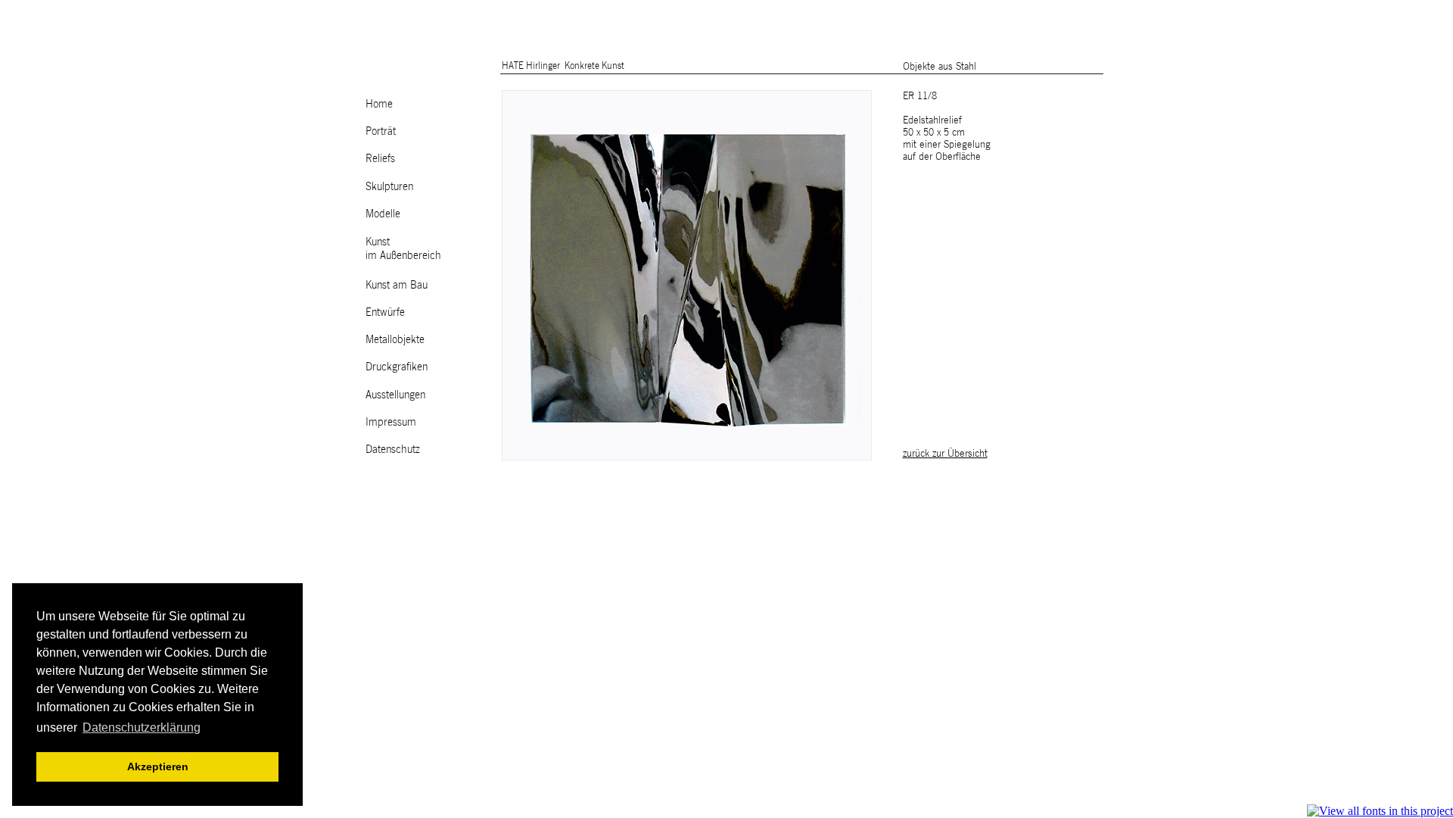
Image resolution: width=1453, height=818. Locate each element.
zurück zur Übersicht (945, 453)
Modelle (383, 213)
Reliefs (380, 157)
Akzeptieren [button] (157, 766)
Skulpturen (389, 186)
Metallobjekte (395, 339)
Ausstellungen (395, 394)
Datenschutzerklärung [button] (141, 727)
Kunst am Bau (397, 284)
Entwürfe (385, 311)
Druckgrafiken (397, 366)
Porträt (381, 130)
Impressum (391, 421)
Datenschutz (393, 448)
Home (379, 103)
